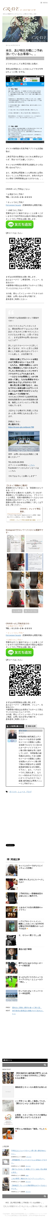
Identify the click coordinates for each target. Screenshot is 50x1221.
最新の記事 (32, 726)
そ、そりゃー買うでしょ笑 (30, 935)
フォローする (32, 611)
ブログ (29, 792)
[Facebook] (12, 740)
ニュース (21, 792)
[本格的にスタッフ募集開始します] (15, 543)
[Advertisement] (25, 820)
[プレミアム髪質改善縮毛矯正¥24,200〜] (15, 580)
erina (27, 1175)
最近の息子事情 (25, 949)
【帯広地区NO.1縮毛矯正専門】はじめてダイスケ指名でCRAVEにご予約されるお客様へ (31, 1075)
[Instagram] (15, 740)
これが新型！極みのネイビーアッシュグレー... (28, 1178)
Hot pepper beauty (13, 205)
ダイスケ (23, 731)
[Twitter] (9, 740)
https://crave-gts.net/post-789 (21, 427)
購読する (8, 1060)
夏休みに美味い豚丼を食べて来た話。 (27, 1008)
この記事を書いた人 (16, 726)
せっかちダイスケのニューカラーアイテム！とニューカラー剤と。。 (31, 979)
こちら (32, 465)
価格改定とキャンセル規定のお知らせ (31, 1087)
